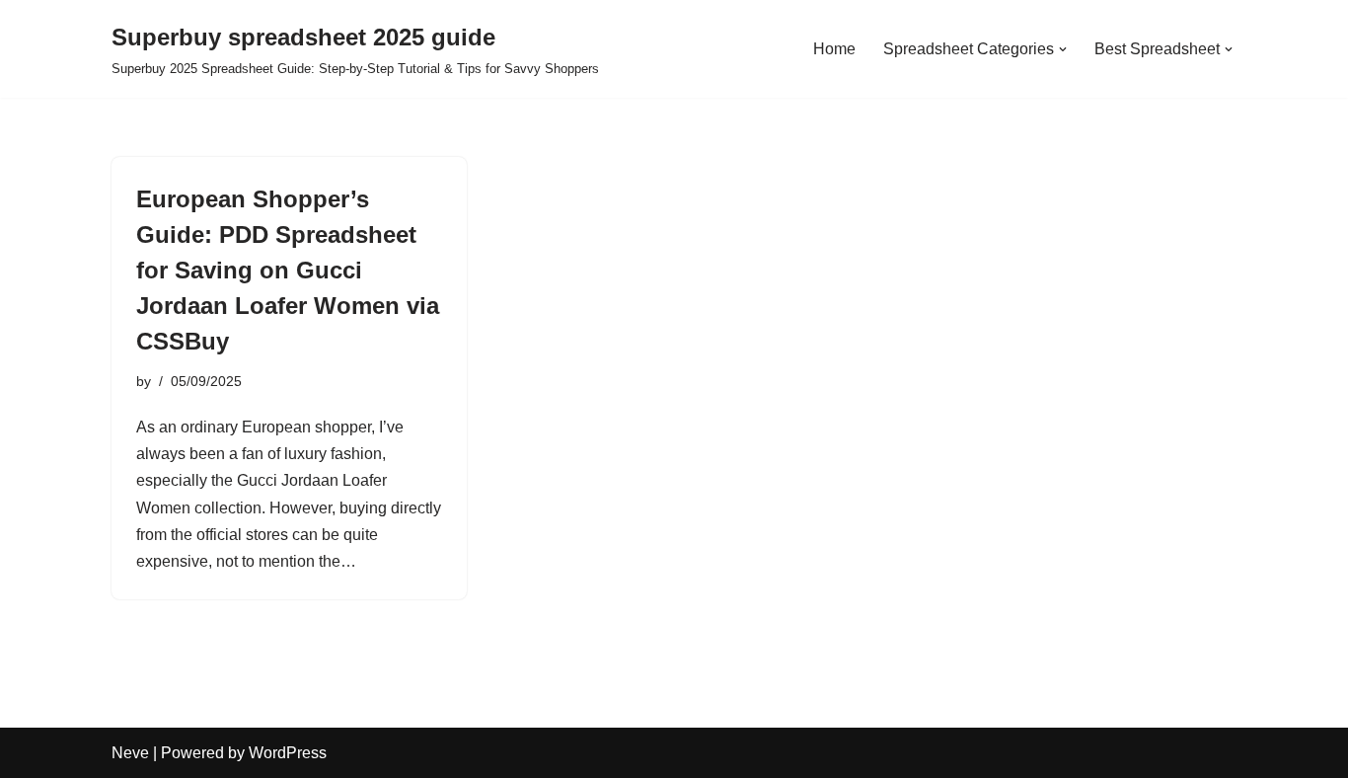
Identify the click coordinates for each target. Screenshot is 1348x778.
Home (834, 48)
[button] (1063, 49)
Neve (130, 752)
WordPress (288, 752)
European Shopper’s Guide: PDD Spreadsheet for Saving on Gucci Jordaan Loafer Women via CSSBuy (287, 270)
